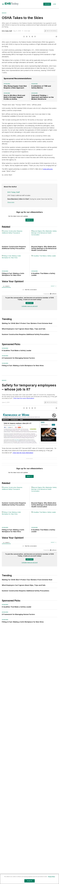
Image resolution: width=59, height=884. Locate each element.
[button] (3, 4)
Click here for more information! (23, 398)
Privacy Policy (51, 876)
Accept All (29, 880)
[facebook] (24, 36)
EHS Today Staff (7, 31)
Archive (4, 13)
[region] (29, 290)
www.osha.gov (48, 169)
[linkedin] (27, 36)
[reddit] (32, 36)
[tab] (6, 286)
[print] (56, 36)
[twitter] (29, 36)
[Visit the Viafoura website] (53, 293)
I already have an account (30, 306)
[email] (35, 36)
